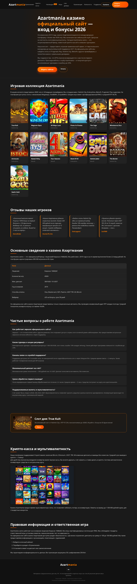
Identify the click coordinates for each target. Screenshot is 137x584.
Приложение (29, 4)
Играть (39, 427)
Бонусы (63, 69)
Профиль (106, 4)
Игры (60, 4)
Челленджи (51, 4)
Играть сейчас (47, 69)
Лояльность (88, 4)
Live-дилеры (66, 4)
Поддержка (97, 4)
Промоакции (78, 4)
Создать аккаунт (117, 5)
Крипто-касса (38, 4)
